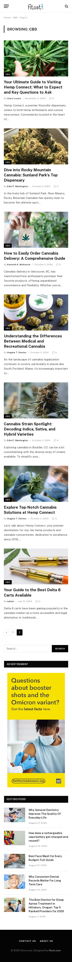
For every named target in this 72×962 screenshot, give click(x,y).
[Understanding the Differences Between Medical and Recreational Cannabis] (36, 312)
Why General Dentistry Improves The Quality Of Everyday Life (45, 813)
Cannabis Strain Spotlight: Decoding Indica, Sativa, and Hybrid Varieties (29, 429)
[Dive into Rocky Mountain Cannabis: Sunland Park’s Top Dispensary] (36, 146)
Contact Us (27, 941)
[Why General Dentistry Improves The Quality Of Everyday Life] (14, 815)
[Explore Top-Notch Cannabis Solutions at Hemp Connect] (36, 484)
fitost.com (55, 950)
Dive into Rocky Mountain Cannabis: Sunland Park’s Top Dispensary (31, 175)
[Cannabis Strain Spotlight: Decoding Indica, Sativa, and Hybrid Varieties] (36, 400)
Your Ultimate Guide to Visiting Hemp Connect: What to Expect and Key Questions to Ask (33, 87)
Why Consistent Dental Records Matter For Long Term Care (45, 880)
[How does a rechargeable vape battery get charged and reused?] (14, 838)
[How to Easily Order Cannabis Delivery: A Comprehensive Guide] (36, 230)
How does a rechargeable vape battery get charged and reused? (48, 837)
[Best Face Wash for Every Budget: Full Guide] (14, 861)
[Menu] (6, 6)
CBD (15, 17)
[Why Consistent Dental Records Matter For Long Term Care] (14, 881)
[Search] (66, 6)
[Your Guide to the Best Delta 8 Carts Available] (36, 566)
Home (7, 17)
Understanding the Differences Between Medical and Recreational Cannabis (33, 341)
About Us (46, 941)
